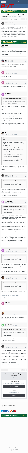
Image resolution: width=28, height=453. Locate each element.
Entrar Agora (14, 395)
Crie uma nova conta (14, 386)
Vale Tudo (20, 16)
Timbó (6, 45)
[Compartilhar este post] (25, 24)
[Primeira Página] (1, 19)
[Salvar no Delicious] (8, 411)
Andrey (7, 324)
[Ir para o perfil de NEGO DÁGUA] (2, 94)
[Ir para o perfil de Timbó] (2, 46)
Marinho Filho (5, 16)
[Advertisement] (14, 432)
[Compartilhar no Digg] (6, 411)
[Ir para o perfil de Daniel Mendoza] (2, 23)
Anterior (5, 19)
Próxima (23, 19)
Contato (17, 447)
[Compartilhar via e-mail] (13, 411)
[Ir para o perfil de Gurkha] (2, 277)
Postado (11, 24)
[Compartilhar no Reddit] (11, 411)
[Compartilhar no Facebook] (4, 411)
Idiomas (11, 447)
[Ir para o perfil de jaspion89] (2, 60)
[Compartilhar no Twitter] (2, 411)
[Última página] (26, 19)
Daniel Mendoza (9, 22)
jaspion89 (7, 60)
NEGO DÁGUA (8, 93)
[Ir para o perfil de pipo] (2, 313)
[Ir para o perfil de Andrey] (2, 325)
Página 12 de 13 (14, 19)
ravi (6, 72)
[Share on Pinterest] (15, 411)
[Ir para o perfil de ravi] (2, 72)
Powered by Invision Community (14, 450)
